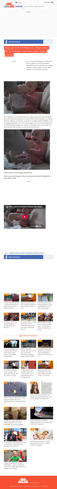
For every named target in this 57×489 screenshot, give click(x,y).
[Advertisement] (28, 23)
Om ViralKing (44, 486)
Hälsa (32, 429)
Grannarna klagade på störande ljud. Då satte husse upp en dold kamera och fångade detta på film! (11, 352)
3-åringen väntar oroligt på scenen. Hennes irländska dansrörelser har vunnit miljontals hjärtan (28, 325)
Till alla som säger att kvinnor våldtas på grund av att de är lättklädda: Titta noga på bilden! (13, 422)
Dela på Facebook (14, 42)
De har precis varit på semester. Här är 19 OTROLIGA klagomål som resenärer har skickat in (15, 444)
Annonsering (12, 486)
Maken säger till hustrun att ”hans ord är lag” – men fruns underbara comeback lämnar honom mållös (28, 352)
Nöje (6, 382)
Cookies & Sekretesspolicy (24, 486)
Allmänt (6, 429)
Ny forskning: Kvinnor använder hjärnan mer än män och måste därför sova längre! (40, 443)
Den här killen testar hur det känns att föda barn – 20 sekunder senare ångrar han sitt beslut (45, 326)
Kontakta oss (35, 486)
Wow (32, 382)
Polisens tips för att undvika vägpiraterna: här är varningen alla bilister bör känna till (41, 422)
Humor (6, 294)
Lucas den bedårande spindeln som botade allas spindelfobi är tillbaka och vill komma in (45, 352)
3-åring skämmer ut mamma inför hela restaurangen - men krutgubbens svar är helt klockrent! (27, 373)
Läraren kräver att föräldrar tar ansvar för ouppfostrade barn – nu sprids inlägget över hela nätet (41, 396)
